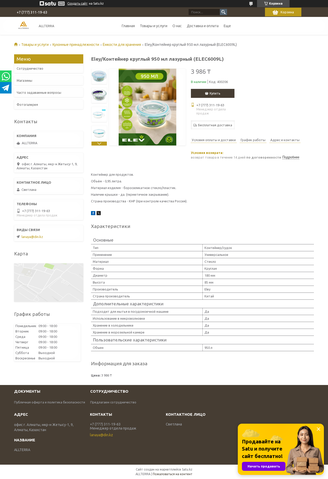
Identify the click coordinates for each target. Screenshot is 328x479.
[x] (99, 214)
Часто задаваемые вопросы (39, 92)
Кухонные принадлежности (76, 45)
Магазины (24, 80)
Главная (128, 26)
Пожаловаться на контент (172, 474)
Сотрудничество (30, 68)
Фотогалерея (27, 104)
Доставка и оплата (203, 26)
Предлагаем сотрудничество (113, 402)
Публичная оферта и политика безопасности (49, 402)
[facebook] (93, 214)
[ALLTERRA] (23, 26)
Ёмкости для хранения (122, 45)
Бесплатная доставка (215, 125)
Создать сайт (77, 3)
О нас (177, 26)
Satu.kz (187, 469)
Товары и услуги (153, 26)
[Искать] (223, 12)
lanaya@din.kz (32, 236)
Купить (215, 93)
